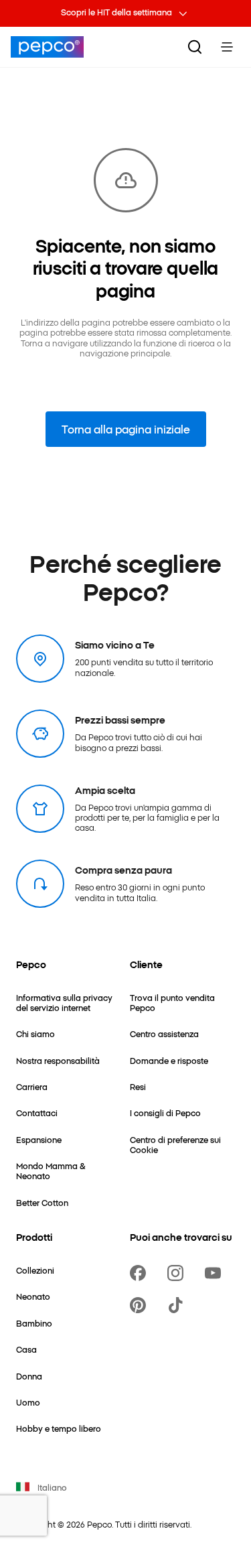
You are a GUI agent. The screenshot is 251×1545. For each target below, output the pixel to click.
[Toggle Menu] (227, 46)
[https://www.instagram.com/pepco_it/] (178, 1273)
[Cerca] (194, 46)
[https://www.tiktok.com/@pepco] (178, 1305)
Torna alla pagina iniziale (126, 428)
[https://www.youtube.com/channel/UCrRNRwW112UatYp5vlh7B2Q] (215, 1273)
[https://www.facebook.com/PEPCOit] (140, 1273)
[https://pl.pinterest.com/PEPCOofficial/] (140, 1305)
